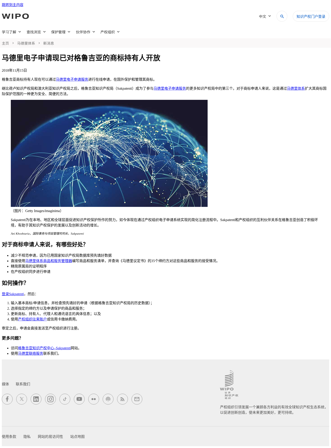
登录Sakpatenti (13, 294)
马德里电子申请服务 (72, 79)
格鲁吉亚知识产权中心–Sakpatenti (44, 348)
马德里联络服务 (30, 353)
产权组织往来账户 (32, 319)
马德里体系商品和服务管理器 (48, 261)
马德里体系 (296, 88)
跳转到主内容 (12, 5)
